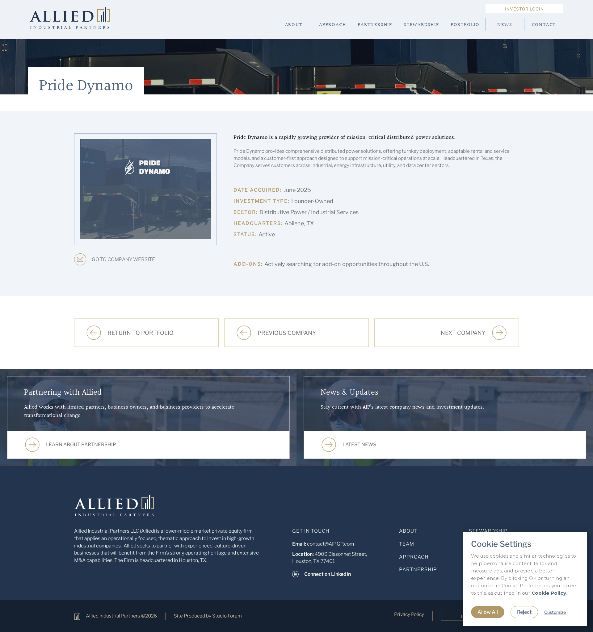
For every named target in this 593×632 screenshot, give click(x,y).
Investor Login (524, 8)
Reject (524, 612)
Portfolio (465, 25)
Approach (332, 25)
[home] (80, 24)
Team (406, 544)
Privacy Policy (409, 614)
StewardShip (488, 531)
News (504, 25)
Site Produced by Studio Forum (208, 616)
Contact (544, 25)
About (293, 25)
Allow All (487, 612)
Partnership (375, 25)
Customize (555, 612)
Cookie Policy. (549, 593)
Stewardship (421, 25)
